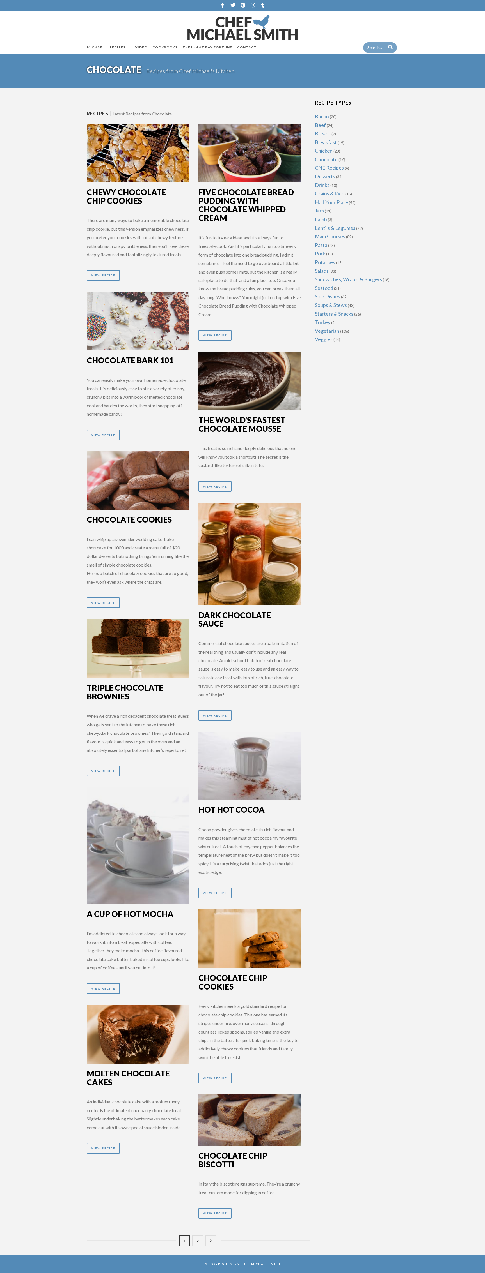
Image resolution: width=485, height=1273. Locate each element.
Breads (323, 133)
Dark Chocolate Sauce (234, 619)
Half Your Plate (331, 202)
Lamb (321, 219)
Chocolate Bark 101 (130, 360)
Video (141, 47)
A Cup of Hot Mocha (130, 914)
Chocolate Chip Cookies (232, 982)
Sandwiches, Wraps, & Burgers (348, 279)
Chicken (324, 150)
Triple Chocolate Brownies (125, 692)
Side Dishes (327, 296)
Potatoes (325, 262)
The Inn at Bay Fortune (207, 47)
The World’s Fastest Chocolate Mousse (241, 424)
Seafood (324, 288)
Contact (247, 47)
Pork (320, 253)
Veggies (324, 339)
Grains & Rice (329, 193)
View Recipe (103, 275)
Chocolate (326, 159)
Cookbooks (164, 47)
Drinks (322, 185)
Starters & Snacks (334, 314)
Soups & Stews (331, 305)
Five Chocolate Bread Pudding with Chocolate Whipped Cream (246, 205)
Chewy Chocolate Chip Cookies (126, 196)
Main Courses (330, 236)
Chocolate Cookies (129, 519)
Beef (320, 125)
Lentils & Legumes (335, 228)
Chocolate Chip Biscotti (232, 1160)
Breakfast (326, 142)
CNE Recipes (329, 168)
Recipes (117, 47)
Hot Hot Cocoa (231, 809)
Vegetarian (327, 331)
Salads (322, 271)
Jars (319, 210)
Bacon (322, 116)
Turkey (322, 322)
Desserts (325, 176)
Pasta (321, 245)
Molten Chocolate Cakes (128, 1078)
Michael (95, 47)
